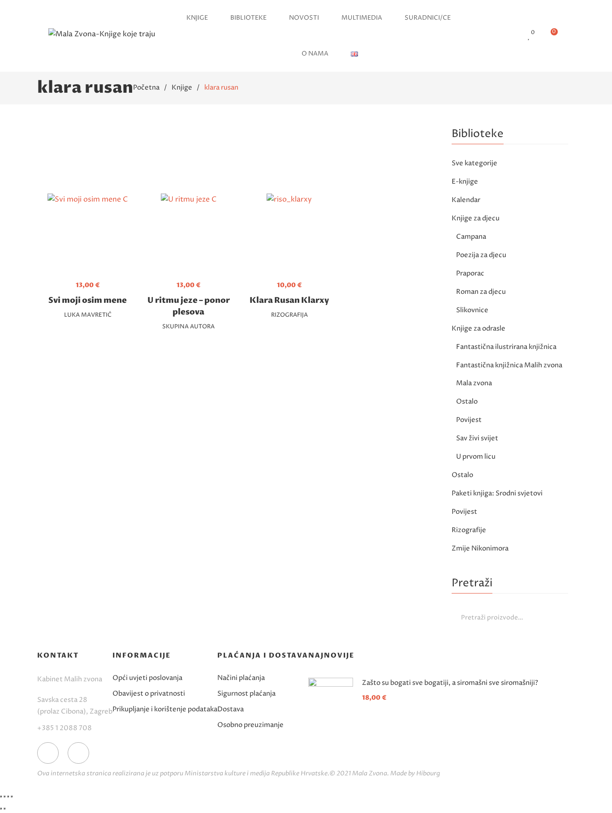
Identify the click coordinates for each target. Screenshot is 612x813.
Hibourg (428, 773)
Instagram (78, 753)
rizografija (289, 315)
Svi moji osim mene (87, 300)
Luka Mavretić (88, 315)
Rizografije (469, 530)
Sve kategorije (474, 163)
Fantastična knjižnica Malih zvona (509, 365)
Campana (471, 236)
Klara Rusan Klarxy (289, 300)
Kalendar (466, 200)
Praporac (470, 273)
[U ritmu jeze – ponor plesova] (188, 200)
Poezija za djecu (481, 255)
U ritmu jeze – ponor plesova (188, 306)
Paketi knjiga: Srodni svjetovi (497, 493)
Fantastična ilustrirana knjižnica (506, 347)
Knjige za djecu (476, 218)
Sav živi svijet (477, 438)
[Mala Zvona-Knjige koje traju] (101, 36)
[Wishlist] (529, 36)
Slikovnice (472, 310)
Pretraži (559, 617)
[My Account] (512, 36)
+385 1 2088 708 (64, 728)
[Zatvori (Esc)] (1, 796)
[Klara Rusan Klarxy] (289, 200)
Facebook (48, 753)
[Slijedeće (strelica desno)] (4, 808)
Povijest (469, 420)
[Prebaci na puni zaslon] (8, 796)
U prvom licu (476, 456)
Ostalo (467, 401)
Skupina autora (188, 327)
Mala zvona (474, 383)
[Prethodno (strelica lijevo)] (1, 808)
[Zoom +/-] (12, 796)
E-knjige (465, 181)
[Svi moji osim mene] (87, 200)
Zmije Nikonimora (480, 548)
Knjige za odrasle (478, 328)
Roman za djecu (481, 292)
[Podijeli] (4, 796)
